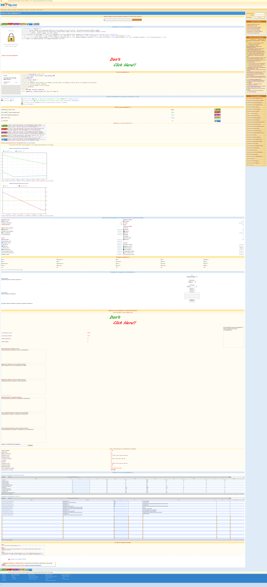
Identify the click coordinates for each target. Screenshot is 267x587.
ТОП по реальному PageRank (254, 28)
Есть (13, 100)
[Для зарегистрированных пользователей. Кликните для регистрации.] (26, 88)
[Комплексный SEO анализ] (8, 8)
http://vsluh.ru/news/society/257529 (7, 501)
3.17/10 (172, 114)
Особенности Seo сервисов (253, 162)
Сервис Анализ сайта (252, 134)
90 (72, 487)
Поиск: (230, 477)
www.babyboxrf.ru (28, 28)
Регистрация (249, 17)
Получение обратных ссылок (253, 128)
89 (89, 492)
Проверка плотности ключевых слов (255, 104)
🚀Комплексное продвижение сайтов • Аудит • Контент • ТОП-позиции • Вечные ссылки (256, 58)
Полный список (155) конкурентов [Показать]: (11, 269)
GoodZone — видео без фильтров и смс (256, 42)
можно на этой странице (29, 142)
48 (72, 481)
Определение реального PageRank (255, 102)
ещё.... (51, 0)
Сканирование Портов (252, 149)
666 (243, 224)
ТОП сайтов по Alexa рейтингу (254, 30)
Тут (121, 254)
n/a (89, 481)
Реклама (14, 9)
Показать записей (6, 498)
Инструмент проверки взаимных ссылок (256, 132)
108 (243, 239)
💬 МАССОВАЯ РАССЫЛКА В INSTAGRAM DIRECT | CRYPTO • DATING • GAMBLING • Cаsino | (256, 77)
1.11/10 (172, 112)
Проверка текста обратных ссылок (255, 130)
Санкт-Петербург (48, 75)
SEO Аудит (4, 9)
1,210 (242, 221)
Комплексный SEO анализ (33, 576)
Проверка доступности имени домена (255, 152)
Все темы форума (252, 91)
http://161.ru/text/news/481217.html (7, 502)
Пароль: (252, 15)
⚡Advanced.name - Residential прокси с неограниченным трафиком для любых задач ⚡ (256, 54)
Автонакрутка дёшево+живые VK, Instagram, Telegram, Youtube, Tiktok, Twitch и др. (256, 86)
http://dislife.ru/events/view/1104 (7, 503)
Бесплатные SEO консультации (51, 576)
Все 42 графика (192, 301)
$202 (172, 109)
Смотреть (119, 229)
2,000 (121, 223)
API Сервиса (14, 577)
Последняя (241, 539)
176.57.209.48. (32, 74)
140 (243, 229)
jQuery (31, 81)
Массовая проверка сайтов (33, 577)
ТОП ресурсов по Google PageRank (255, 31)
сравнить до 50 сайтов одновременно (33, 565)
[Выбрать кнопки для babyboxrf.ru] (36, 24)
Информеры (21, 9)
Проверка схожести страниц (253, 111)
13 (121, 221)
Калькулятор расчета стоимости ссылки (256, 126)
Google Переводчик (48, 577)
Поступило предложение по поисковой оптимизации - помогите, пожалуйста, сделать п (256, 51)
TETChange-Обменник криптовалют (255, 66)
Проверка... (66, 102)
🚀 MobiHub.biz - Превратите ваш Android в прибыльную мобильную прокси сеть (255, 60)
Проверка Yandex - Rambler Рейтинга (255, 156)
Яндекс (63, 577)
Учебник (27, 9)
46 (89, 491)
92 (72, 488)
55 (89, 487)
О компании (4, 576)
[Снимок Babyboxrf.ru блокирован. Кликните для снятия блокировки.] (11, 54)
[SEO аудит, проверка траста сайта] (16, 570)
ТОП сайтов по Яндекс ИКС (253, 33)
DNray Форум (39, 9)
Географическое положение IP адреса (255, 145)
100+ (73, 491)
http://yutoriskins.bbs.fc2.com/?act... (8, 512)
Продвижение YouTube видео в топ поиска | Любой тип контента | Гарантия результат (256, 72)
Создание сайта (251, 62)
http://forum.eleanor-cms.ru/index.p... (8, 511)
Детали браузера (251, 158)
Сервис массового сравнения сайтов (255, 98)
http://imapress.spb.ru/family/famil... (7, 506)
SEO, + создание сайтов (252, 113)
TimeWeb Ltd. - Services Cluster (34, 91)
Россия (32, 75)
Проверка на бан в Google (253, 143)
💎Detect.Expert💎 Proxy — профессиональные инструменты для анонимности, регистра (254, 46)
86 (72, 486)
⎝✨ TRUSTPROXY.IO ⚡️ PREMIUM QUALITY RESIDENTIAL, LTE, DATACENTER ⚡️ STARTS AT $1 (256, 40)
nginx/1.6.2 (30, 77)
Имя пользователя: (250, 13)
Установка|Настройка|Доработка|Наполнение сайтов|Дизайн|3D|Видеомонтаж (255, 80)
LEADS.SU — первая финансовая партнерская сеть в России (254, 84)
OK (16, 82)
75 (72, 483)
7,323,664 (173, 117)
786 (121, 224)
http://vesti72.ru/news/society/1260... (8, 513)
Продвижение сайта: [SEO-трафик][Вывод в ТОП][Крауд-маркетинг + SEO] (255, 68)
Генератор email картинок (253, 160)
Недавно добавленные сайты (254, 24)
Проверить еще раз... (74, 98)
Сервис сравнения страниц (253, 106)
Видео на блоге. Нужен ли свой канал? (256, 90)
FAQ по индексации (65, 576)
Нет (13, 98)
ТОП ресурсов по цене (252, 25)
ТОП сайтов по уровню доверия (254, 27)
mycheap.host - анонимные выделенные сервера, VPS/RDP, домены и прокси (255, 49)
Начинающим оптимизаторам (50, 580)
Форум (9, 9)
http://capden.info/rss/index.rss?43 (7, 508)
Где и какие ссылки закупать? (254, 44)
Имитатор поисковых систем (253, 115)
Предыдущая (229, 539)
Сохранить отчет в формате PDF (17, 559)
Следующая (236, 539)
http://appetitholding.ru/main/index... (7, 507)
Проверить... (31, 104)
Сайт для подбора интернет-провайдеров (256, 63)
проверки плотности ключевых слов (109, 34)
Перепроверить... (76, 100)
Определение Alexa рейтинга (254, 119)
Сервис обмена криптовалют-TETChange (256, 64)
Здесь (118, 254)
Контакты (3, 577)
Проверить (241, 223)
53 (72, 482)
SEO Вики (4, 580)
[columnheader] (36, 478)
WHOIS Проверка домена (253, 154)
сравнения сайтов (93, 34)
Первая (225, 539)
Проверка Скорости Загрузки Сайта (255, 139)
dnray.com (17, 444)
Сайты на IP (41, 74)
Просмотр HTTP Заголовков (253, 147)
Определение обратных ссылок (254, 124)
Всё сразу (32, 9)
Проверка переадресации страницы (255, 141)
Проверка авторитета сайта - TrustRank (256, 100)
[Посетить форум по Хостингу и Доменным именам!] (123, 68)
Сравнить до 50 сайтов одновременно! (10, 55)
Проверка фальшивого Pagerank (254, 117)
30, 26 (241, 247)
